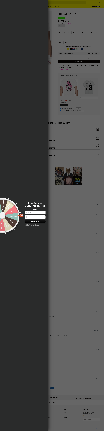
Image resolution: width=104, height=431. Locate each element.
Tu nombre (30, 217)
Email (29, 212)
